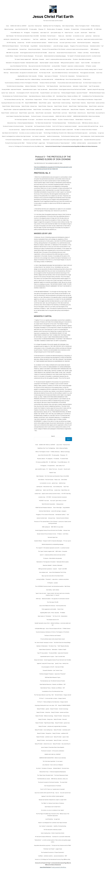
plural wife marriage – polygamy (61, 46)
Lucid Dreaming (92, 133)
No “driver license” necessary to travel (92, 82)
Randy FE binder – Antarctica (79, 102)
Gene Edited (68, 35)
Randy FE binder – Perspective (78, 109)
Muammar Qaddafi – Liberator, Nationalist (49, 62)
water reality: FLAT (44, 32)
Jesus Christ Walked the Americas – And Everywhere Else (65, 72)
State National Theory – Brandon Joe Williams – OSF (68, 96)
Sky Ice (101, 126)
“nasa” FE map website (94, 86)
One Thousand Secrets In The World (42, 126)
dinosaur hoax (52, 52)
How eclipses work (95, 62)
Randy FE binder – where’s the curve (77, 112)
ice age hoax (101, 133)
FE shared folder (75, 29)
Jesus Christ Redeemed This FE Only (18, 66)
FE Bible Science (87, 79)
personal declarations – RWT (94, 143)
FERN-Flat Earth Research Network (10, 46)
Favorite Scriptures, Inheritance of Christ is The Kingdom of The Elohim (21, 82)
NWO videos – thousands (38, 59)
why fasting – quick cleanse (46, 69)
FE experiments (35, 32)
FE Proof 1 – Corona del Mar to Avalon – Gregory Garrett (56, 99)
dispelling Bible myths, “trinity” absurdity (27, 76)
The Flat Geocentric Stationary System (70, 136)
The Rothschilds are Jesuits (74, 123)
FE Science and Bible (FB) (86, 29)
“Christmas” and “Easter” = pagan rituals (35, 143)
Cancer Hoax (99, 72)
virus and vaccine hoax (14, 129)
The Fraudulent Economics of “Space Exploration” (58, 143)
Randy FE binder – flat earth (60, 106)
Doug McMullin (34, 46)
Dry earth (77, 32)
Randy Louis (61, 35)
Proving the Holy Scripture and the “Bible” (15, 143)
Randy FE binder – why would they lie (96, 112)
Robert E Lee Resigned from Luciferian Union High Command (16, 136)
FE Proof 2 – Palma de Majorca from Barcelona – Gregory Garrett (86, 99)
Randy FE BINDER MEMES (31, 102)
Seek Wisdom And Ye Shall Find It (10, 133)
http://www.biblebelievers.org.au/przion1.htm (45, 167)
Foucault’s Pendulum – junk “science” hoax (50, 92)
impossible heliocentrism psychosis (92, 139)
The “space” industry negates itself (23, 59)
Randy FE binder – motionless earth (61, 109)
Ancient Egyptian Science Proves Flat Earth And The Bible (33, 52)
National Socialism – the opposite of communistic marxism (23, 72)
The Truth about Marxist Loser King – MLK (14, 99)
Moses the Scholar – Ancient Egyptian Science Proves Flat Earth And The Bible (67, 89)
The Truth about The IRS (44, 72)
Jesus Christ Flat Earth (53, 16)
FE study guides (33, 29)
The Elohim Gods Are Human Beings (15, 86)
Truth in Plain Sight (24, 46)
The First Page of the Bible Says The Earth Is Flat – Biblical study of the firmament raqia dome (65, 133)
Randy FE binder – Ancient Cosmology (62, 102)
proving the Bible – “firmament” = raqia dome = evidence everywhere (68, 66)
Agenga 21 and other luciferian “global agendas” (32, 129)
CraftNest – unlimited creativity (78, 143)
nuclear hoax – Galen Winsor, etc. (67, 39)
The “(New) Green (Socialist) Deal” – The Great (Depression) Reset (50, 123)
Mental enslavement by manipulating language (55, 56)
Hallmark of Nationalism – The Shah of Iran (35, 86)
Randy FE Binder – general (45, 102)
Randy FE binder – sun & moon (60, 112)
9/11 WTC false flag (11, 42)
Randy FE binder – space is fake (26, 112)
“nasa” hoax (35, 39)
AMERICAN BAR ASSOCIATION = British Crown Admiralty (86, 116)
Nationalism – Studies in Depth (80, 86)
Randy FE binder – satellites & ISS (94, 109)
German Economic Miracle (34, 49)
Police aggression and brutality (87, 72)
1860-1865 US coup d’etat (12, 52)
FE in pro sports (39, 56)
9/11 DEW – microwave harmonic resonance (36, 42)
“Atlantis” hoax (92, 32)
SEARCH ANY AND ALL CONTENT (18, 25)
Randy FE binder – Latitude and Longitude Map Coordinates (18, 109)
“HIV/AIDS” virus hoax (53, 42)
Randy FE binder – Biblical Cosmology (11, 106)
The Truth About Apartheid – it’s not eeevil (24, 119)
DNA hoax (6, 72)
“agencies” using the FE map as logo (95, 89)
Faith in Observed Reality (68, 25)
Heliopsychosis (95, 42)
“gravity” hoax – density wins (8, 92)
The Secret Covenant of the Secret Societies (13, 126)
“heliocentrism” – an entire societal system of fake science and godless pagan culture (62, 139)
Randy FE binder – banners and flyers (96, 102)
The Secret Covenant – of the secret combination (42, 116)
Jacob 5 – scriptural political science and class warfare (58, 59)
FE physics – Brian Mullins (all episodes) (82, 59)
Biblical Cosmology (8, 29)
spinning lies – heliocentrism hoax (11, 39)
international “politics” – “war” (97, 46)
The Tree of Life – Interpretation (67, 76)
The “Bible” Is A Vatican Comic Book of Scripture (85, 129)
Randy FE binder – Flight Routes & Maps (78, 106)
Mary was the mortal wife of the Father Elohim (39, 66)
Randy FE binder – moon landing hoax (42, 109)
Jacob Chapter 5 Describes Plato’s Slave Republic (17, 116)
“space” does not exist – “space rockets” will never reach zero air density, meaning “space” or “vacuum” (78, 69)
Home (7, 25)
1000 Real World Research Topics (97, 92)
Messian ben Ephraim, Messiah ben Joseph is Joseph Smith (59, 129)
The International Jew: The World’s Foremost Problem (15, 96)
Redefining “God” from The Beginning (52, 25)
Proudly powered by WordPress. (58, 867)
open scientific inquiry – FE (57, 32)
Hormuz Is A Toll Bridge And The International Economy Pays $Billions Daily (26, 146)
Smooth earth (84, 32)
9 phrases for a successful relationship (32, 139)
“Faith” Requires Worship (52, 86)
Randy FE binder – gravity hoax (96, 106)
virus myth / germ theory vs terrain (68, 42)
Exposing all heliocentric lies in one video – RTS (12, 102)
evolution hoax (20, 42)
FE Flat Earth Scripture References (14, 139)
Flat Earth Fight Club (95, 52)
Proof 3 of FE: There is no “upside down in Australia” (64, 126)
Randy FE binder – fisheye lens (46, 106)
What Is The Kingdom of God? (82, 25)
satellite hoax (43, 39)
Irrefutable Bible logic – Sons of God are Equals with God (68, 79)
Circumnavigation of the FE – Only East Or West (28, 92)
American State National (44, 46)
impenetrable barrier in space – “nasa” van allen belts (35, 89)
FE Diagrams (27, 32)
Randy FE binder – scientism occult (9, 112)
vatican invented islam (12, 49)
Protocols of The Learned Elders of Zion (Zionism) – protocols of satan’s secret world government (65, 49)
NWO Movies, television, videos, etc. (90, 123)
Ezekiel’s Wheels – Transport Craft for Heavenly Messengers (19, 56)
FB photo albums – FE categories (54, 29)
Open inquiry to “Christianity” (51, 76)
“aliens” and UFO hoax (53, 39)
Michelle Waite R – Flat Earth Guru (83, 119)
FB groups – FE (41, 29)
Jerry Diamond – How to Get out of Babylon (46, 119)
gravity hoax (88, 35)
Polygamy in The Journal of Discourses (79, 46)
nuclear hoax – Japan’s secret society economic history (89, 39)
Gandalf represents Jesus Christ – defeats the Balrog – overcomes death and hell (34, 79)
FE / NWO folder (98, 29)
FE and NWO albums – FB (16, 32)
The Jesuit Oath (29, 126)
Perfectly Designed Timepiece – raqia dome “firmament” (74, 92)
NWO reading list (95, 49)
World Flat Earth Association (84, 42)
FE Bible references (95, 25)
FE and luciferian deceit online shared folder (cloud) (70, 82)
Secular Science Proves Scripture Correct (66, 52)
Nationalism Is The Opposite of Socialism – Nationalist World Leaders (22, 62)
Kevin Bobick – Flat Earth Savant (47, 35)
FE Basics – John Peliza (83, 52)
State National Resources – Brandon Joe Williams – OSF (42, 96)
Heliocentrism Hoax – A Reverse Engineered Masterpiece (20, 123)
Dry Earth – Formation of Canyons (66, 119)
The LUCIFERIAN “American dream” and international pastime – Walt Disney (20, 69)
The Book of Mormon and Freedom (48, 82)
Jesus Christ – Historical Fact (35, 25)
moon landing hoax (25, 39)
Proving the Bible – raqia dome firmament (11, 89)
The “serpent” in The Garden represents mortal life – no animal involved (84, 56)
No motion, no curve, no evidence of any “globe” (30, 133)
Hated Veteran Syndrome (65, 86)
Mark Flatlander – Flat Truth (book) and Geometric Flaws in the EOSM (22, 35)
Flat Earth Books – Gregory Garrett (33, 99)
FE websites (67, 29)
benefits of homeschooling (53, 136)
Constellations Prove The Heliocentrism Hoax (92, 96)
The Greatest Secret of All (82, 76)
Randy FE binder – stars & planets (43, 112)
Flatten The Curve (69, 32)
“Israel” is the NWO (85, 62)
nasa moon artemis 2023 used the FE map (88, 126)
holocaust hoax (23, 49)
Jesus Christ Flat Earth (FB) (21, 29)
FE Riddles (40, 76)
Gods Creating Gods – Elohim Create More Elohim (92, 136)
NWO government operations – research (70, 62)
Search (53, 436)
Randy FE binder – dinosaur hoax (29, 106)
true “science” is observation (38, 136)
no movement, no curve (78, 35)
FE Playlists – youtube (91, 66)
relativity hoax (96, 35)
